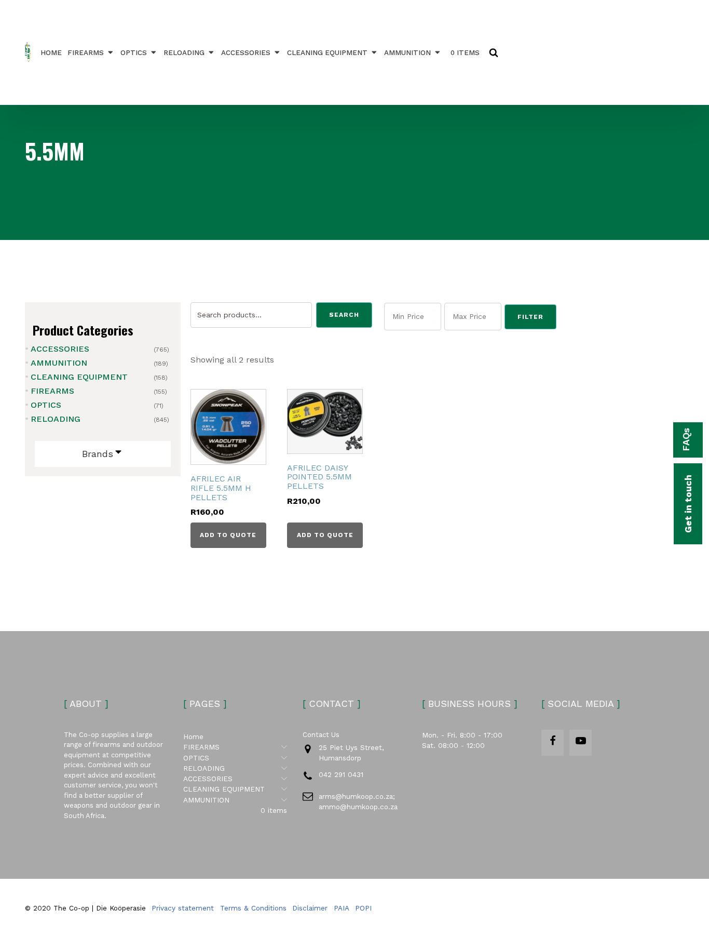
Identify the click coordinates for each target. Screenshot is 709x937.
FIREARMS (85, 52)
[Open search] (493, 52)
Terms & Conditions (253, 908)
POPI (363, 908)
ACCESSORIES (245, 52)
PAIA (341, 908)
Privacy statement (183, 908)
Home (51, 52)
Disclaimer (310, 908)
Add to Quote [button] (228, 535)
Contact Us (321, 735)
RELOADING (183, 52)
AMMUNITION (407, 52)
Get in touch (688, 504)
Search (344, 314)
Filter (530, 316)
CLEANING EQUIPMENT (327, 52)
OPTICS (133, 52)
